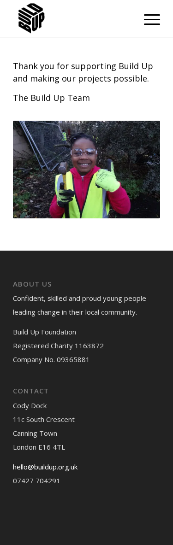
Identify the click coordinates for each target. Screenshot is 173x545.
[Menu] (147, 18)
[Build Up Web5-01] (72, 18)
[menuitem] (147, 18)
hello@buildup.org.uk (45, 466)
